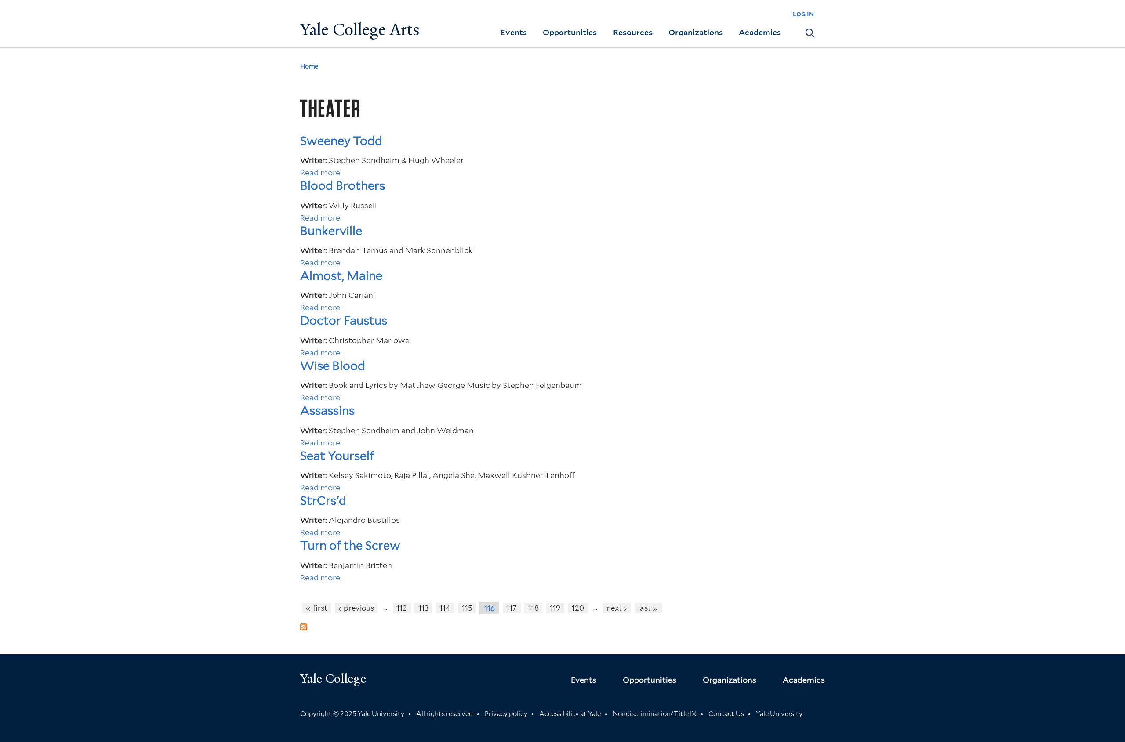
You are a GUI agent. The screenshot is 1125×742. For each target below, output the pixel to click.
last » (648, 608)
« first (316, 608)
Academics (760, 32)
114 (444, 608)
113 (423, 608)
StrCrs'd (323, 500)
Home (309, 66)
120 (578, 608)
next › (616, 608)
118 (533, 608)
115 (467, 608)
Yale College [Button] (333, 678)
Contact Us (726, 714)
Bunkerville (331, 231)
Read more (320, 172)
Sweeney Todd (341, 141)
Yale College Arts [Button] (360, 29)
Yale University (779, 714)
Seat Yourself (337, 456)
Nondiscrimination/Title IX (655, 714)
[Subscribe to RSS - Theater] (303, 624)
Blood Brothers (342, 185)
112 (401, 608)
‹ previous (356, 608)
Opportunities (570, 32)
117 (511, 608)
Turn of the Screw (350, 545)
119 (555, 608)
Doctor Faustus (343, 320)
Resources (633, 32)
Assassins (327, 410)
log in (803, 14)
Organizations (695, 32)
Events (514, 32)
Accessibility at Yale (570, 714)
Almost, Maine (341, 275)
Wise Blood (332, 365)
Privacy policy (506, 714)
